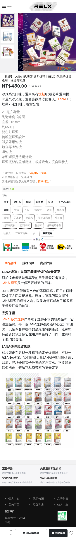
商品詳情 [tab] (11, 263)
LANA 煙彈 (9, 282)
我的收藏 (36, 498)
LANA (62, 99)
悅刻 (41, 94)
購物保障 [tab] (28, 263)
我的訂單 (12, 505)
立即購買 (60, 533)
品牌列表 (36, 505)
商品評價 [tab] (46, 263)
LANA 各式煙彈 (13, 319)
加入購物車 (32, 533)
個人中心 (12, 498)
